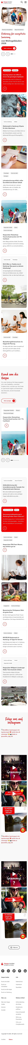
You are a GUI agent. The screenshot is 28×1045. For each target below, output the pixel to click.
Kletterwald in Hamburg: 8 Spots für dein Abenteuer (14, 105)
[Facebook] (2, 970)
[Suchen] (22, 2)
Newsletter (19, 987)
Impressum (19, 984)
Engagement (6, 605)
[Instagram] (8, 970)
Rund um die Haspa (8, 230)
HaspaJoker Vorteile (8, 227)
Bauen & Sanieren (19, 29)
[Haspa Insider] (6, 2)
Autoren (3, 1007)
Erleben (15, 121)
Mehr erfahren (8, 48)
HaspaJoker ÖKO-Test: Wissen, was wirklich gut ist (14, 567)
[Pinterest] (19, 970)
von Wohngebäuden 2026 (13, 38)
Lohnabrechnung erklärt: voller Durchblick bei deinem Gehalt (14, 157)
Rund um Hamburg (8, 121)
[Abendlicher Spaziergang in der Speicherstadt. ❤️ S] (14, 741)
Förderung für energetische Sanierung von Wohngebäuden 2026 (14, 16)
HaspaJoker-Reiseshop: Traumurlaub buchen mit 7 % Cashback (14, 211)
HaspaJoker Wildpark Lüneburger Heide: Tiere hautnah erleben (14, 695)
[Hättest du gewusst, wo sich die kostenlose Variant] (14, 794)
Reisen (15, 227)
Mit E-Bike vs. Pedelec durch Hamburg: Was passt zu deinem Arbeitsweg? (14, 296)
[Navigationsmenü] (25, 2)
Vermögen (6, 176)
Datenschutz (19, 981)
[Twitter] (14, 970)
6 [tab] (18, 460)
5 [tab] (17, 460)
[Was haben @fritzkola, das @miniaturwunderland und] (14, 767)
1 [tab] (12, 460)
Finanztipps (15, 70)
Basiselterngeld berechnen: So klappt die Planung (14, 321)
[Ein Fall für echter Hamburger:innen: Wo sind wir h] (14, 820)
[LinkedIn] (25, 970)
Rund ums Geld (7, 70)
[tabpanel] (14, 28)
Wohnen (16, 509)
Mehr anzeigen (7, 400)
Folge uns (15, 947)
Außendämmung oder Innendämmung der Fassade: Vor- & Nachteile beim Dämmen (14, 487)
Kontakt (3, 1010)
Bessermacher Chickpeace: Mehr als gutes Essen (14, 591)
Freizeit (15, 537)
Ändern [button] (11, 1039)
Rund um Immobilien (7, 29)
